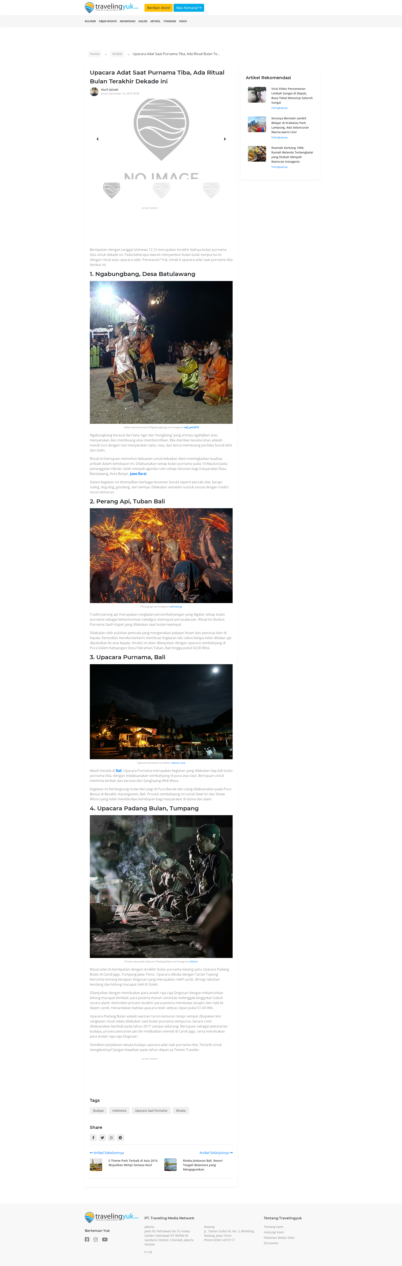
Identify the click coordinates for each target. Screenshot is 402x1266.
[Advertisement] (166, 228)
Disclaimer (271, 1243)
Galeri (142, 21)
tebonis (193, 961)
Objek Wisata (108, 21)
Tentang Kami (273, 1227)
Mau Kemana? (187, 7)
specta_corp (178, 762)
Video (183, 21)
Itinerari (170, 21)
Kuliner (90, 21)
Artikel (155, 21)
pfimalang (176, 606)
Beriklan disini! (158, 7)
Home (95, 54)
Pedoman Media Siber (279, 1238)
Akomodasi (127, 21)
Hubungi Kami (274, 1232)
